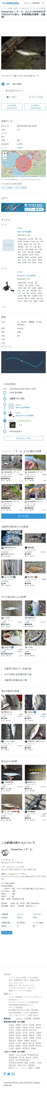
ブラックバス (22, 239)
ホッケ (34, 260)
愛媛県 (38, 1043)
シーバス (30, 239)
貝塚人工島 (21, 1065)
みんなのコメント (15, 90)
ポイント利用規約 (16, 1007)
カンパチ (25, 255)
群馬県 (38, 1027)
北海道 (11, 1025)
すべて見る (23, 516)
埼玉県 (11, 1030)
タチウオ (20, 247)
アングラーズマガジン (17, 988)
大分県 (11, 1048)
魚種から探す (35, 980)
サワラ (20, 241)
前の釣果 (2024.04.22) (11, 106)
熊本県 (38, 1046)
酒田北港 (12, 1065)
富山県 (18, 1033)
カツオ (40, 257)
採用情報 (36, 1018)
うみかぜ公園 (21, 1055)
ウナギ (24, 262)
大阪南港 (31, 1065)
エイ (19, 260)
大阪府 (25, 1038)
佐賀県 (25, 1046)
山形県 (11, 1027)
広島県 (11, 1043)
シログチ (37, 252)
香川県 (31, 1043)
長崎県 (31, 1046)
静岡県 (25, 1035)
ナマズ (33, 241)
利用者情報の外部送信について (21, 1005)
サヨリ (40, 260)
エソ (36, 249)
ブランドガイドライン (17, 1015)
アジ (42, 241)
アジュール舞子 (27, 1068)
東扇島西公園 (33, 1055)
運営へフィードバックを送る (20, 990)
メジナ (24, 252)
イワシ (37, 255)
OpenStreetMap (26, 176)
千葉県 (18, 1030)
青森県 (18, 1025)
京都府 (18, 1038)
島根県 (26, 1041)
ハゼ (26, 247)
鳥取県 (20, 1041)
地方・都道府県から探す (18, 980)
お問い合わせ (33, 1015)
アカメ (34, 262)
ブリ (40, 239)
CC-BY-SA (42, 176)
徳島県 (25, 1043)
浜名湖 (28, 1057)
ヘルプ (11, 997)
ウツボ (41, 301)
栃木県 (31, 1027)
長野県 (11, 1035)
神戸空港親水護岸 (23, 1060)
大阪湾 (20, 147)
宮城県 (31, 1025)
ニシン (24, 260)
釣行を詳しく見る (24, 438)
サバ (39, 247)
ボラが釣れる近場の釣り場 (17, 674)
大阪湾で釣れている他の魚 (17, 668)
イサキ (33, 298)
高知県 (11, 1046)
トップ (11, 977)
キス (39, 244)
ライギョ (26, 241)
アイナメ (20, 249)
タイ (37, 241)
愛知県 (31, 1035)
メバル (37, 285)
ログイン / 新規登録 (31, 3)
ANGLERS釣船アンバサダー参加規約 (23, 1013)
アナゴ (27, 257)
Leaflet (16, 176)
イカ (36, 239)
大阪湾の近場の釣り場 (15, 680)
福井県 (31, 1033)
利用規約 (19, 997)
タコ (26, 249)
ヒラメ (20, 244)
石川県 (25, 1033)
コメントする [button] (37, 97)
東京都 (25, 1030)
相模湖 (11, 1055)
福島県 (18, 1027)
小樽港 (37, 1068)
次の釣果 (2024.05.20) (35, 106)
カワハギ (30, 252)
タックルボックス (16, 983)
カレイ (31, 255)
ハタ (35, 247)
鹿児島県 (25, 1048)
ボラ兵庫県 (7, 188)
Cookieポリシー (15, 1000)
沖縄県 (33, 1048)
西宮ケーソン (14, 1068)
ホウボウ (20, 257)
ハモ (37, 298)
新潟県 (11, 1033)
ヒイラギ (33, 257)
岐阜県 (18, 1035)
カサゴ (26, 244)
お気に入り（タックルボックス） (22, 985)
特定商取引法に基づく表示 (19, 1010)
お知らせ (19, 1018)
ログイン (31, 988)
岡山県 (33, 1041)
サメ (19, 262)
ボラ (19, 129)
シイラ (20, 296)
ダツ (19, 252)
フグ (29, 262)
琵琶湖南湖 (13, 1057)
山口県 (18, 1043)
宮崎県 (18, 1048)
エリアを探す (33, 977)
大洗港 (39, 1063)
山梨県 (38, 1033)
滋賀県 (11, 1038)
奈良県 (38, 1038)
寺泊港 (32, 1063)
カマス (31, 249)
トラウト (20, 285)
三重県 (38, 1035)
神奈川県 (32, 1030)
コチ (35, 244)
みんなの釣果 (21, 977)
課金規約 (34, 1010)
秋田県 (38, 1025)
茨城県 (25, 1027)
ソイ (30, 247)
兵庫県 (20, 144)
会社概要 (27, 1018)
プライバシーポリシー (33, 997)
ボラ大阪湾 (21, 188)
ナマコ (40, 262)
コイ (30, 244)
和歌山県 (12, 1041)
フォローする (6, 932)
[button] (5, 153)
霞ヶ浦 (21, 1057)
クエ (29, 260)
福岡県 (18, 1046)
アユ (19, 255)
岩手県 (25, 1025)
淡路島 (11, 1060)
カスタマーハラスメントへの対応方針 (24, 1002)
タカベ (36, 301)
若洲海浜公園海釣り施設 (18, 1063)
